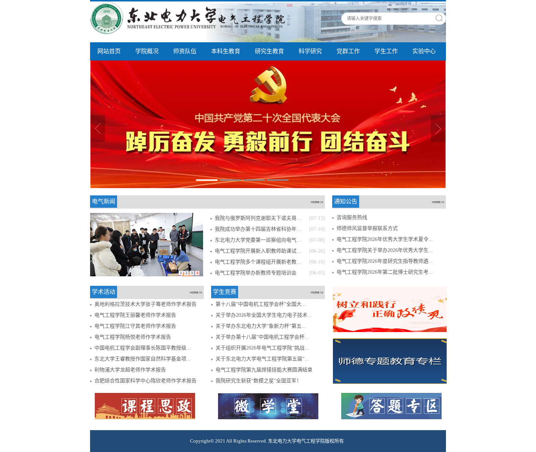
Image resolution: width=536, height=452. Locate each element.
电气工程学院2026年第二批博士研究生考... (385, 272)
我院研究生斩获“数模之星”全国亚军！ (258, 380)
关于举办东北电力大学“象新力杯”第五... (260, 326)
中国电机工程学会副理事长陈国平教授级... (142, 348)
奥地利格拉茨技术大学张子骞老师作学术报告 (145, 304)
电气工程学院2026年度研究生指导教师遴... (385, 261)
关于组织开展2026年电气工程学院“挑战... (262, 348)
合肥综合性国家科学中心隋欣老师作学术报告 (145, 380)
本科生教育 (225, 51)
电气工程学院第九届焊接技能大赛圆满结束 (263, 370)
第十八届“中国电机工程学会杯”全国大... (260, 304)
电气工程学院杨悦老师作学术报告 (132, 337)
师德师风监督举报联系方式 (367, 228)
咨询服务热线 (352, 217)
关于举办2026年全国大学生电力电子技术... (263, 315)
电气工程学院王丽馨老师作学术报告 (135, 315)
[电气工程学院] (190, 17)
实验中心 (424, 51)
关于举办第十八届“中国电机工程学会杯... (262, 337)
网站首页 (109, 51)
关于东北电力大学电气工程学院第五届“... (262, 359)
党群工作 (348, 51)
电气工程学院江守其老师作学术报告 (135, 326)
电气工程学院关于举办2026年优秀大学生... (385, 250)
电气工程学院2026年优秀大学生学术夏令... (385, 239)
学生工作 (386, 51)
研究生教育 (269, 51)
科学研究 (310, 51)
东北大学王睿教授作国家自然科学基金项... (142, 359)
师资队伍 (185, 51)
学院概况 (147, 51)
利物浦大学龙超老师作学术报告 (130, 370)
